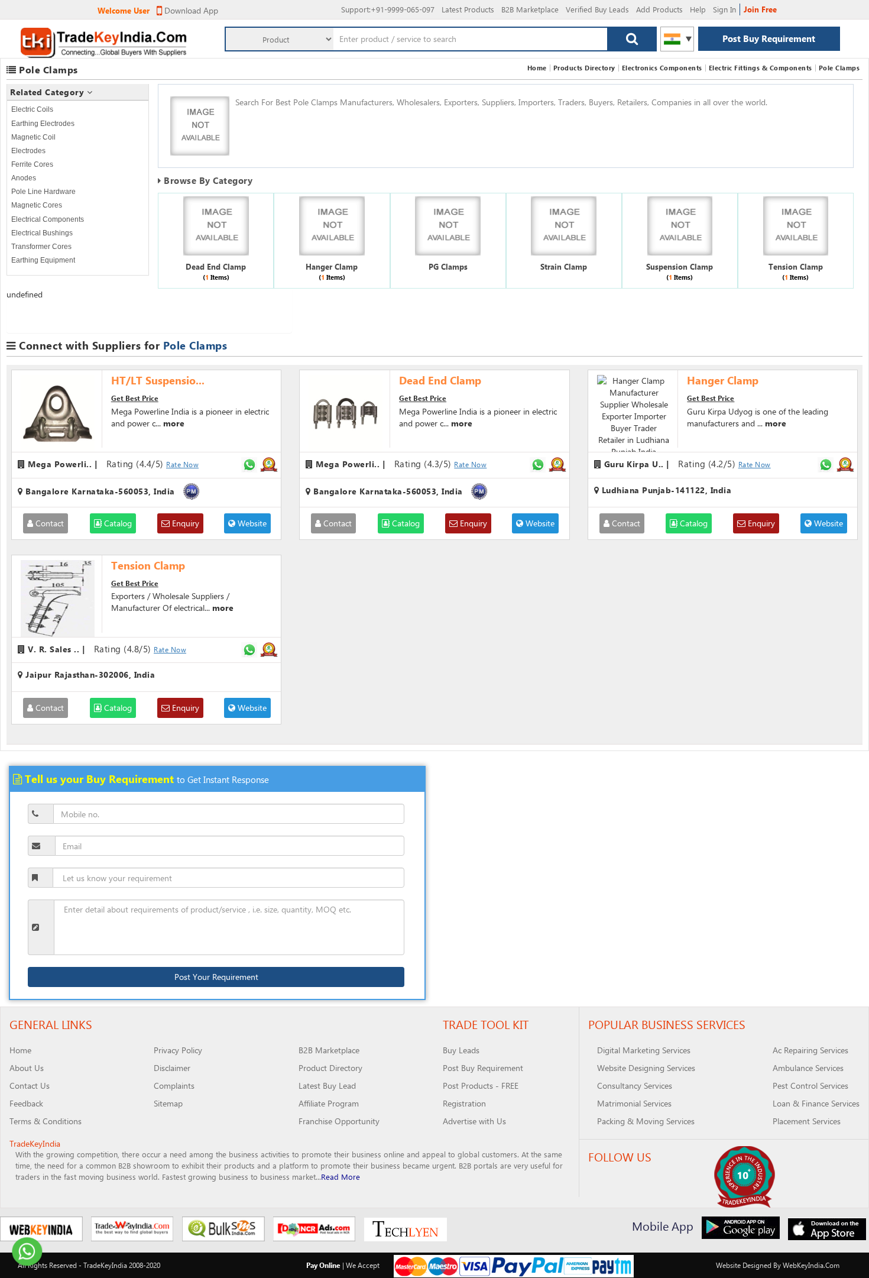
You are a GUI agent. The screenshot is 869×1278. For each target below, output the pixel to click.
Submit (416, 452)
